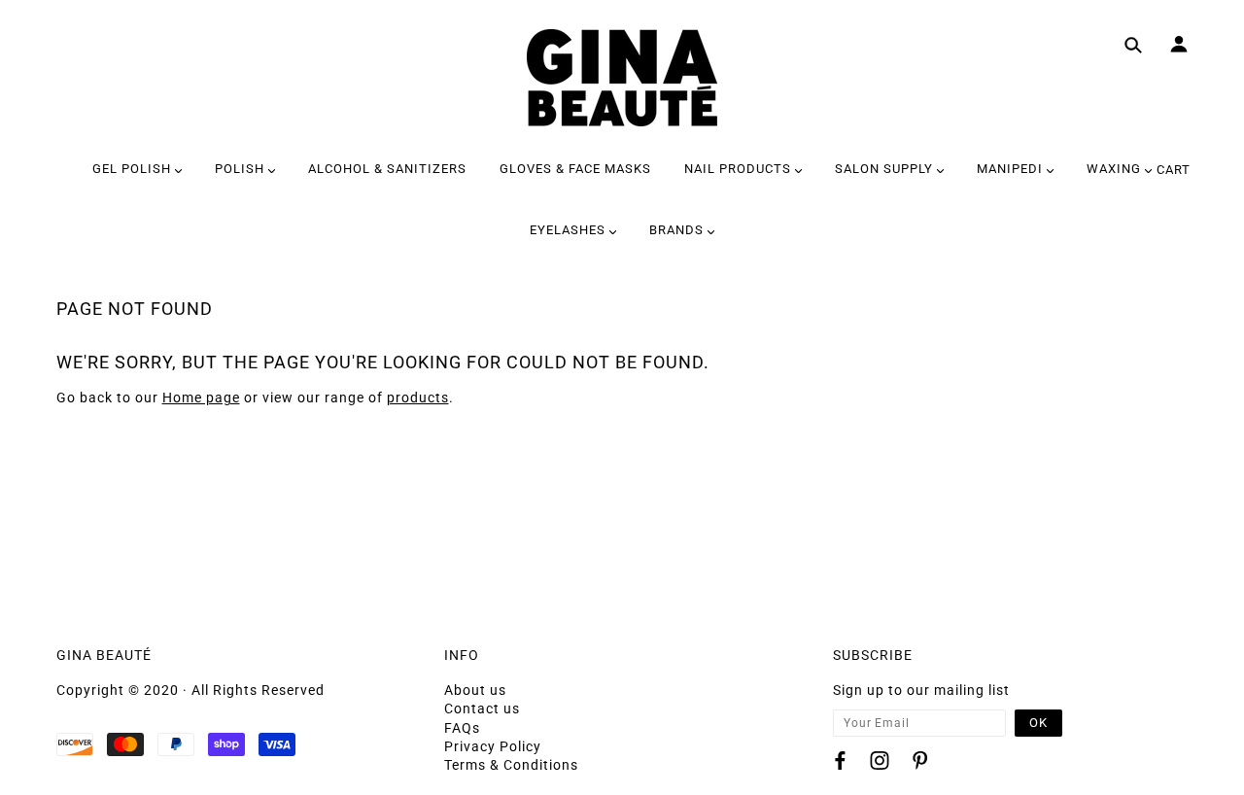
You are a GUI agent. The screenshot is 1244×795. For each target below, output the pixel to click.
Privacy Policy (492, 746)
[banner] (622, 77)
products (418, 397)
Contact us (482, 708)
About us (475, 690)
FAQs (462, 728)
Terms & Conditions (511, 765)
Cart (1174, 169)
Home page (201, 397)
